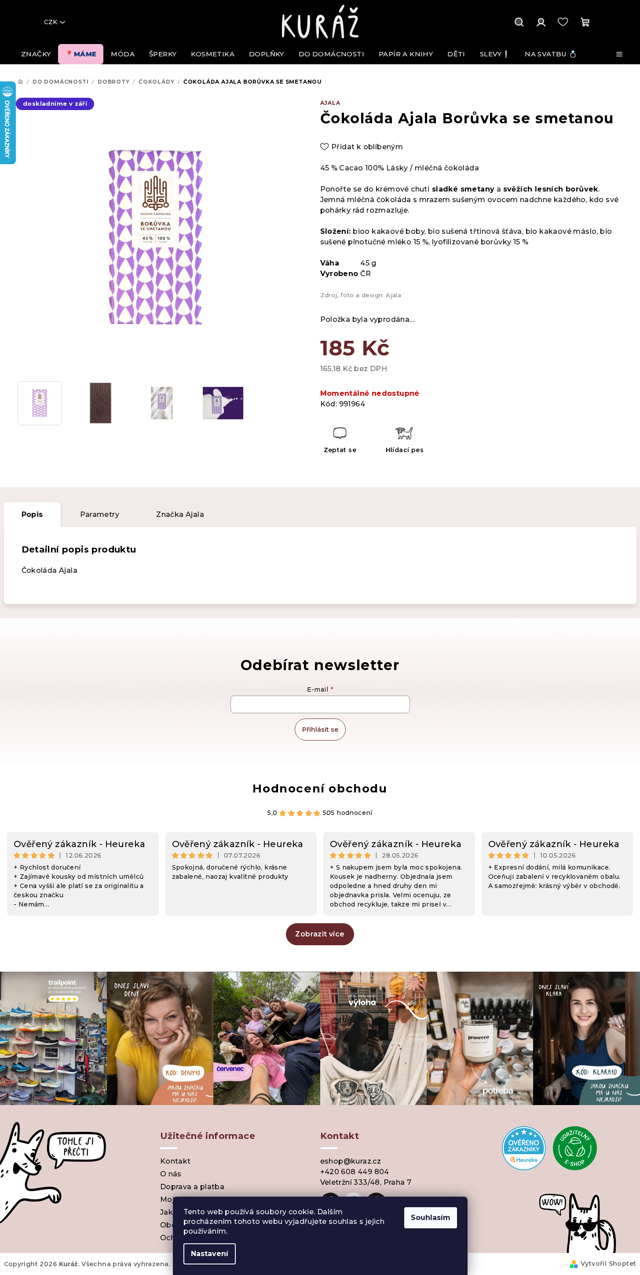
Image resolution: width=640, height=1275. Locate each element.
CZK (50, 22)
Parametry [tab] (100, 514)
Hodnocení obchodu (319, 788)
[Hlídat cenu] (404, 441)
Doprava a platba (192, 1187)
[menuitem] (36, 54)
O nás (171, 1174)
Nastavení (209, 1253)
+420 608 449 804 (354, 1172)
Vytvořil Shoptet (608, 1264)
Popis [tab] (32, 514)
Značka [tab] (180, 514)
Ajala (330, 102)
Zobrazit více (319, 934)
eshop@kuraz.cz (350, 1161)
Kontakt (175, 1161)
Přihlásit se (320, 729)
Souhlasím (430, 1217)
